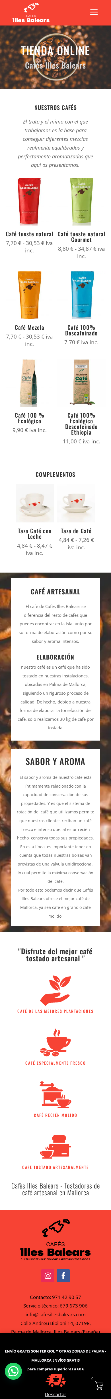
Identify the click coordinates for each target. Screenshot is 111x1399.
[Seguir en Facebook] (63, 1275)
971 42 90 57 (66, 1297)
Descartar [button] (55, 1394)
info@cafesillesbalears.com (56, 1314)
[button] (13, 1371)
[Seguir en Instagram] (47, 1275)
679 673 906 (74, 1305)
